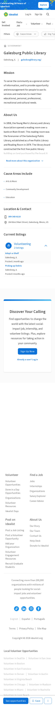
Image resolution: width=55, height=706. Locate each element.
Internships (36, 486)
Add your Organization (12, 545)
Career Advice (37, 501)
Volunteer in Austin (38, 674)
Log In (28, 14)
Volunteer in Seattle (14, 658)
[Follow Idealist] (16, 608)
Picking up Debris (13, 265)
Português (39, 619)
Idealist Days (12, 511)
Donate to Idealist (39, 545)
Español (26, 619)
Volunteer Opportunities (12, 483)
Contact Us (35, 536)
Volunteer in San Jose (39, 658)
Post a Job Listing (14, 530)
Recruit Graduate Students (14, 565)
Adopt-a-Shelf (12, 253)
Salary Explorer (38, 496)
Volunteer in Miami (13, 690)
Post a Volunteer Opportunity (14, 537)
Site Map (41, 628)
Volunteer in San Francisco (17, 669)
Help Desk (35, 541)
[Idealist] (11, 14)
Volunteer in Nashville (38, 690)
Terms (12, 628)
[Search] (47, 14)
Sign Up (38, 14)
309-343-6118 (14, 216)
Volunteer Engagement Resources (12, 555)
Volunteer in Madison (40, 684)
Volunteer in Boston (14, 663)
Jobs (32, 481)
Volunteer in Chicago (14, 684)
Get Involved (6, 24)
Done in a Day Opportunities (12, 491)
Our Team (35, 531)
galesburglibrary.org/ (31, 60)
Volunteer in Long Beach (16, 695)
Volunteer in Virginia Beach (18, 679)
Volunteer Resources (10, 504)
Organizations (12, 498)
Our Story (35, 526)
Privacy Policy (26, 628)
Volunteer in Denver (14, 674)
